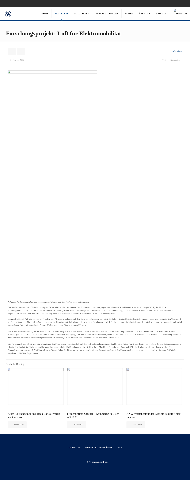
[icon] (183, 3)
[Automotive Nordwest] (8, 13)
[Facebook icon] (180, 3)
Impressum (74, 448)
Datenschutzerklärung (99, 448)
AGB (120, 448)
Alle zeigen (177, 51)
